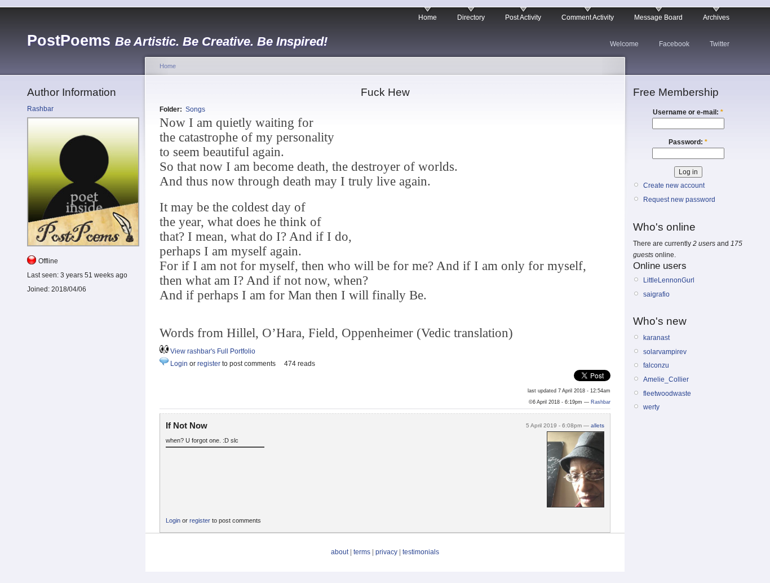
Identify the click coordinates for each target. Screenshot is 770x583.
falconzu (656, 365)
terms (361, 552)
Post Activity (523, 17)
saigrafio (656, 294)
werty (651, 407)
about (339, 552)
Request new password (679, 200)
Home (427, 17)
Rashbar (40, 109)
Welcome (624, 44)
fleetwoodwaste (667, 394)
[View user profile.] (575, 505)
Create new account (674, 185)
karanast (656, 338)
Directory (471, 17)
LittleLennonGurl (668, 280)
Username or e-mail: (688, 112)
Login (179, 364)
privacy (386, 552)
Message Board (658, 17)
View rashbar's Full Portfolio (212, 351)
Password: (688, 142)
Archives (716, 17)
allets (597, 425)
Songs (195, 109)
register (208, 364)
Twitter (719, 44)
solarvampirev (665, 352)
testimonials (420, 552)
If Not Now (186, 425)
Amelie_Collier (666, 379)
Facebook (674, 44)
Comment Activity (587, 17)
